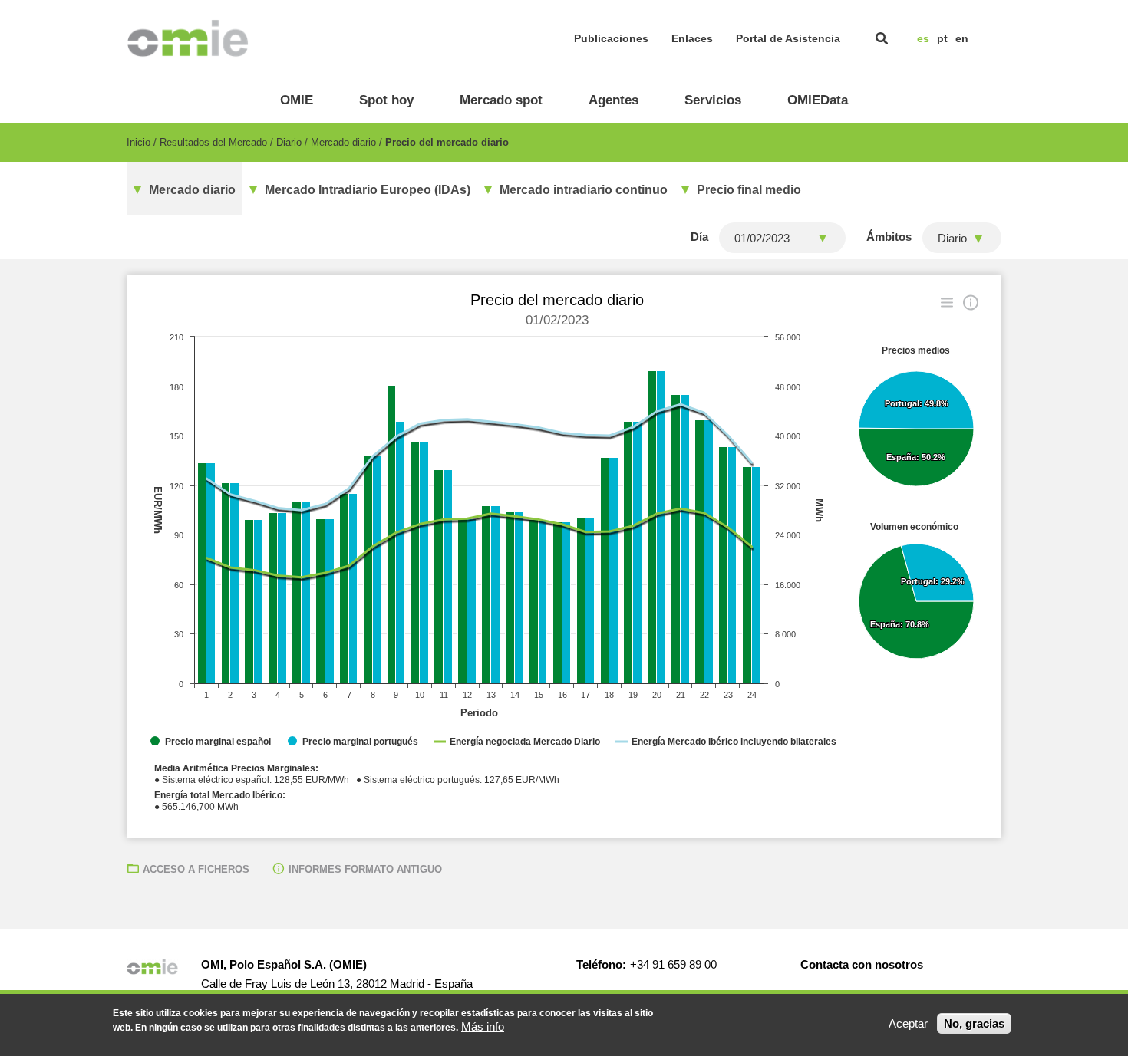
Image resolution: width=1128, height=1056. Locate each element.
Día (699, 236)
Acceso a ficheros (196, 869)
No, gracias (974, 1023)
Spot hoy (386, 100)
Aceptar (908, 1023)
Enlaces (692, 38)
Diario (289, 142)
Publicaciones (611, 38)
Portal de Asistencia (788, 38)
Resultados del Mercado (213, 142)
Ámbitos (889, 236)
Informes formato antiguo (365, 869)
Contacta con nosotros (861, 964)
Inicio (138, 142)
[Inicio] (188, 38)
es (923, 38)
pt (942, 38)
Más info (482, 1026)
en (961, 38)
